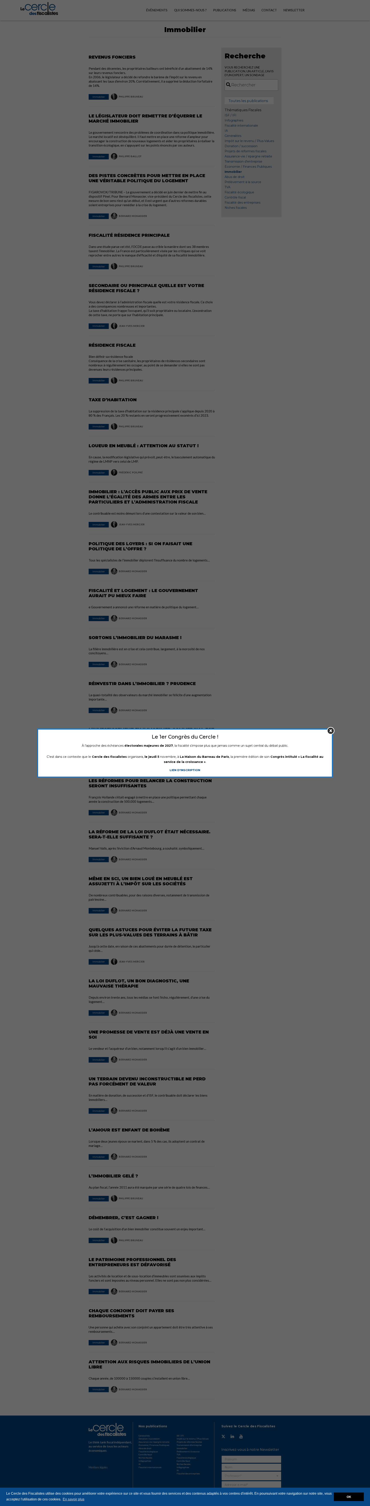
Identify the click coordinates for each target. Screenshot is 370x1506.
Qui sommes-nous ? (190, 10)
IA (226, 131)
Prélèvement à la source (243, 182)
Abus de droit (235, 177)
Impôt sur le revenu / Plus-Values (249, 141)
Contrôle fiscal (235, 197)
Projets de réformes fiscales (245, 151)
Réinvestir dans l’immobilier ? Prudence (142, 683)
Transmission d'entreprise (243, 161)
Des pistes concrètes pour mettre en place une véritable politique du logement (147, 178)
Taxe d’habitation (113, 399)
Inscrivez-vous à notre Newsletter (250, 1450)
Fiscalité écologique (239, 192)
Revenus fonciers (112, 57)
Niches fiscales (236, 208)
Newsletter (293, 10)
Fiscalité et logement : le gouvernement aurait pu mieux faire (143, 593)
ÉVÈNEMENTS (156, 10)
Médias (249, 10)
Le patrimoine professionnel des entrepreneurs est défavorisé (132, 1262)
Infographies (234, 120)
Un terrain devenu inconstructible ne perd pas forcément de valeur (147, 1081)
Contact (269, 10)
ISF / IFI (230, 115)
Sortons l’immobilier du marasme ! (135, 637)
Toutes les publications (248, 101)
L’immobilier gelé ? (113, 1176)
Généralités (233, 136)
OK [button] (349, 1497)
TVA (227, 187)
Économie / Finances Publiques (248, 167)
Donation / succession (241, 146)
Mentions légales (98, 1467)
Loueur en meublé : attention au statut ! (144, 445)
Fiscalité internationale (241, 125)
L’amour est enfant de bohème (129, 1130)
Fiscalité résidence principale (129, 235)
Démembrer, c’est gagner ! (123, 1217)
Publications (224, 10)
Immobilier (98, 96)
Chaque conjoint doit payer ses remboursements (131, 1313)
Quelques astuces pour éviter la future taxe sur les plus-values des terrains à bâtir (150, 932)
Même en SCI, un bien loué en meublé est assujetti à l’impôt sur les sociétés (141, 881)
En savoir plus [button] (73, 1499)
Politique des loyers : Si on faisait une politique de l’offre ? (140, 546)
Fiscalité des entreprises (242, 202)
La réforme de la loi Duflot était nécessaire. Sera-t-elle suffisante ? (149, 834)
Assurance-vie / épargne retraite (248, 156)
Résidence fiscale (112, 345)
